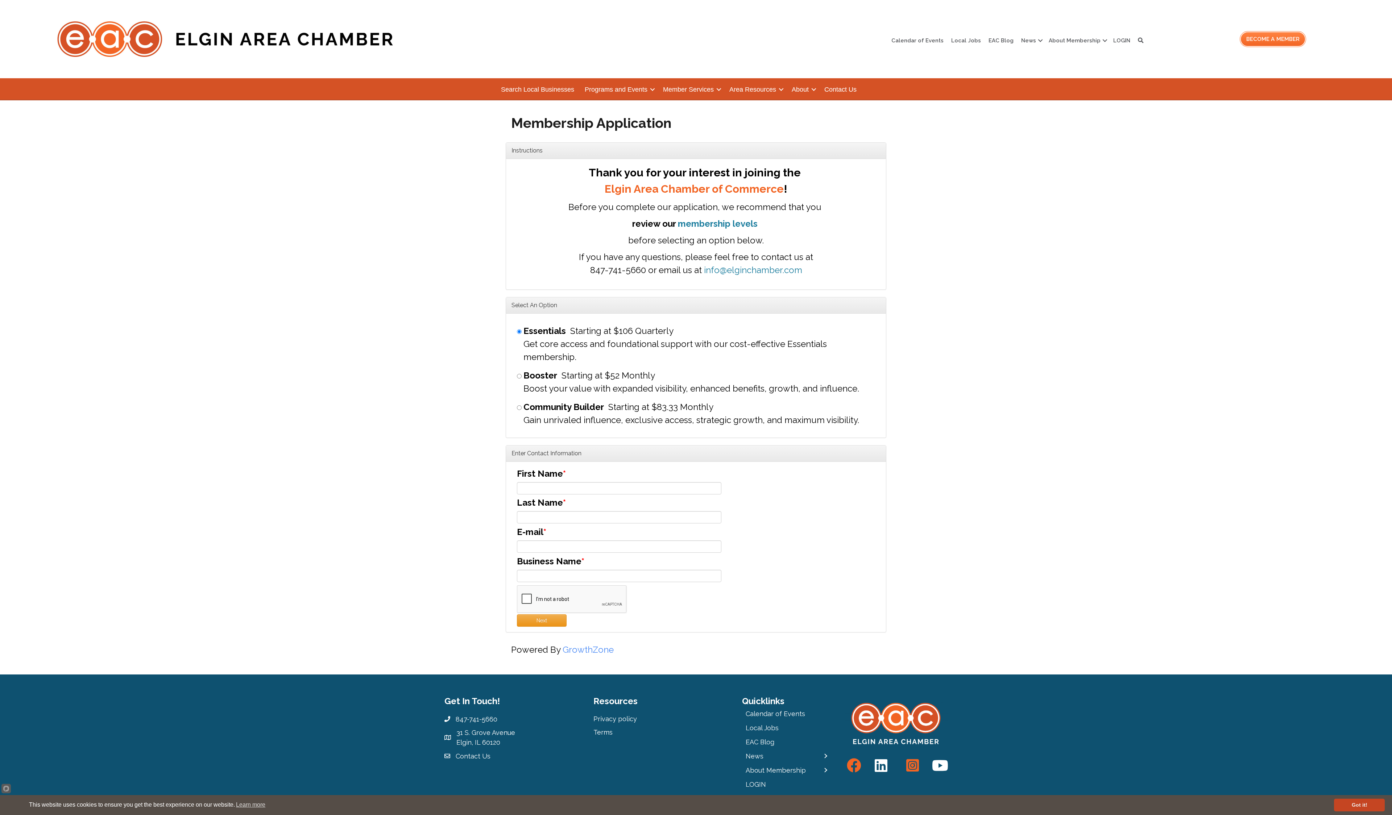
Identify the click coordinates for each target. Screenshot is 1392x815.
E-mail (530, 532)
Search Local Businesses (537, 89)
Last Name (540, 502)
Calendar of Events (917, 40)
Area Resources (752, 89)
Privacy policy (615, 719)
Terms (603, 732)
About (800, 89)
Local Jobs (966, 40)
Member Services (688, 89)
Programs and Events (616, 89)
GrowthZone (588, 649)
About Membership (1075, 40)
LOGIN (1121, 40)
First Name (540, 473)
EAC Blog (1001, 40)
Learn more (250, 805)
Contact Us (840, 89)
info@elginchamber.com (753, 270)
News (1028, 40)
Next (541, 620)
